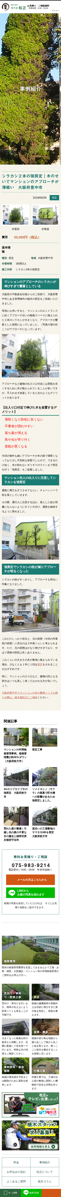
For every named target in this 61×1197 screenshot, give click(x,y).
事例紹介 (30, 89)
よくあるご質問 (16, 1181)
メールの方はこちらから (32, 879)
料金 (16, 1162)
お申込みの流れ (16, 1171)
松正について (45, 1171)
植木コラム (45, 1181)
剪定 (54, 197)
